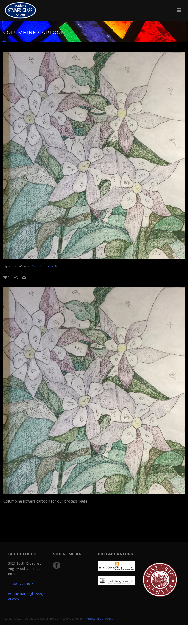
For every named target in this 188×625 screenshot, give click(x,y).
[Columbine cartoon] (94, 155)
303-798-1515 (23, 584)
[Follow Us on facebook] (56, 566)
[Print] (26, 277)
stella (13, 266)
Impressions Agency (99, 618)
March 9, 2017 (42, 266)
